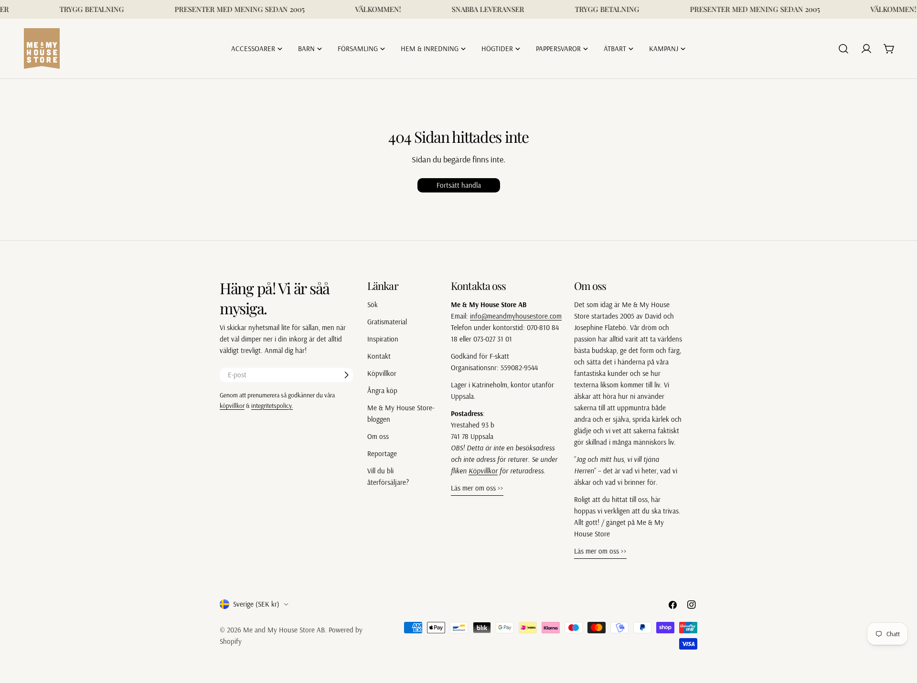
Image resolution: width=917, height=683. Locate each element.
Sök (372, 304)
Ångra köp (382, 390)
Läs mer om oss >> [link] (477, 487)
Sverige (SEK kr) (256, 603)
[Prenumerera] (346, 375)
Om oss (378, 436)
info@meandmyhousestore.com (516, 315)
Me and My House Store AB (284, 629)
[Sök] (843, 48)
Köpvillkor (381, 373)
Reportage (382, 453)
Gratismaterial (387, 321)
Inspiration (382, 338)
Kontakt (379, 356)
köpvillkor (232, 405)
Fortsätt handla (459, 185)
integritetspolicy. (272, 405)
